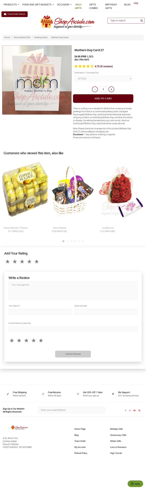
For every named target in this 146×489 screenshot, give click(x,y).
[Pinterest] (139, 410)
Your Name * (14, 306)
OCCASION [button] (63, 4)
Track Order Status (16, 14)
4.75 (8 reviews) (104, 66)
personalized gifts (22, 37)
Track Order (80, 441)
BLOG (127, 4)
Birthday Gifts (116, 429)
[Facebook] (125, 410)
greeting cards (40, 37)
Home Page (80, 429)
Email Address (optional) (20, 323)
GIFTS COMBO (93, 6)
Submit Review (73, 354)
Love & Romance (118, 447)
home (7, 37)
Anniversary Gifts (118, 435)
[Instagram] (130, 410)
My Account (80, 447)
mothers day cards (60, 37)
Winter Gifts (115, 441)
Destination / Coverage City (86, 73)
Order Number (80, 306)
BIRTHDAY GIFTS (111, 6)
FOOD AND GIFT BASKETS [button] (37, 4)
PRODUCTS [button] (10, 4)
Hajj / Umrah (116, 453)
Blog (76, 435)
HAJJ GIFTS (78, 6)
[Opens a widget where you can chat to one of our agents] (135, 484)
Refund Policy (80, 453)
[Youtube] (134, 410)
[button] (63, 241)
